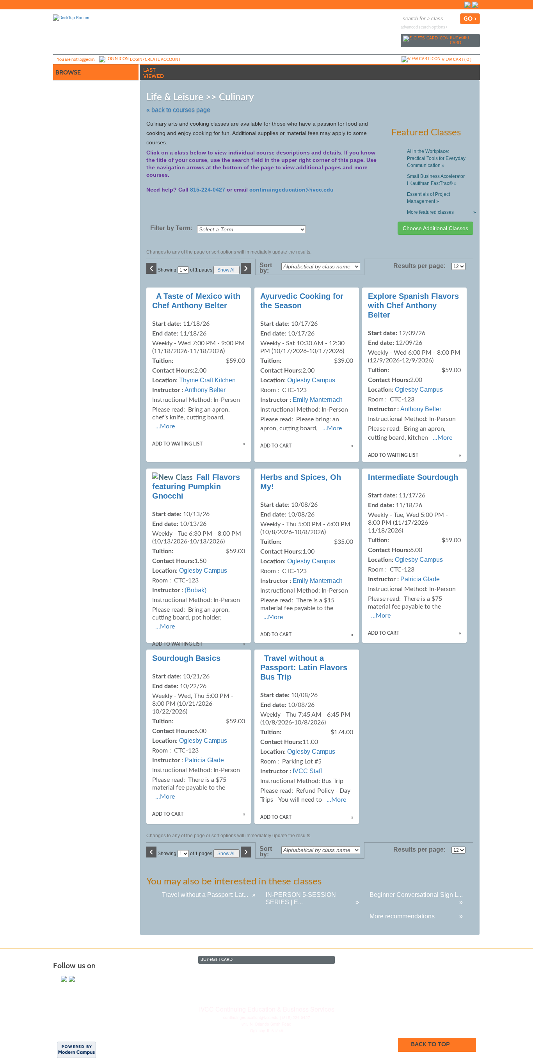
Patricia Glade (420, 579)
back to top (430, 1044)
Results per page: (421, 266)
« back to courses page (178, 110)
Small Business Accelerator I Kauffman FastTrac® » (436, 180)
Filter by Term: (171, 228)
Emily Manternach (318, 399)
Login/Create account (155, 59)
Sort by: (265, 268)
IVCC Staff (307, 771)
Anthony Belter (205, 390)
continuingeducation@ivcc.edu (291, 189)
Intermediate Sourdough (413, 477)
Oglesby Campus (311, 380)
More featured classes (440, 212)
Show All (226, 270)
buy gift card (460, 40)
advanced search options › (424, 27)
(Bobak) (195, 590)
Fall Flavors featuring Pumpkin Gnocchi (196, 486)
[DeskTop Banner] (71, 17)
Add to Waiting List (177, 444)
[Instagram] (475, 5)
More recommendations (402, 916)
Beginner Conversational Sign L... (416, 894)
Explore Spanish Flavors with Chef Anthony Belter (413, 305)
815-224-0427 (207, 189)
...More (165, 426)
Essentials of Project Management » (428, 198)
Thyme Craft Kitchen (207, 380)
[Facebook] (467, 5)
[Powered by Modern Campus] (76, 1049)
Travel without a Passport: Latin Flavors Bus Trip (303, 667)
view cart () (456, 59)
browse (68, 72)
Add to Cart (275, 446)
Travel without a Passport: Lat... (205, 894)
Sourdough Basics (186, 658)
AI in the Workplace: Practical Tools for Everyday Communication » (436, 158)
